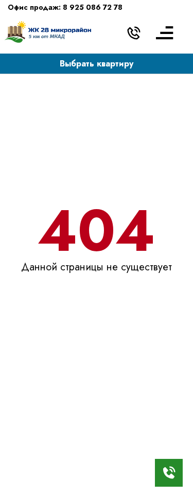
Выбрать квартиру (96, 64)
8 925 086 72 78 (92, 7)
